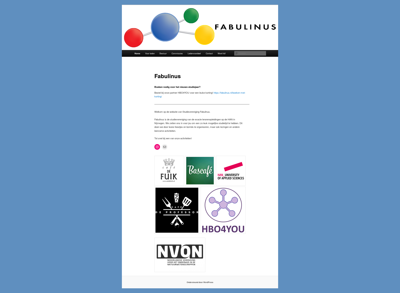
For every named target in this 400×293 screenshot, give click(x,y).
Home (137, 53)
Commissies (177, 53)
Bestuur (163, 53)
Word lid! (222, 53)
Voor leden (150, 53)
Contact (209, 53)
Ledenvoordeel (194, 53)
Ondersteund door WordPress (200, 282)
